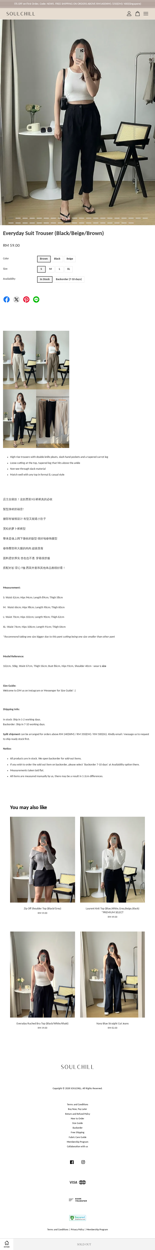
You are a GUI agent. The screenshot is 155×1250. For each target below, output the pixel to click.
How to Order (77, 1119)
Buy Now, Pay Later (77, 1109)
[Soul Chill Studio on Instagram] (83, 1164)
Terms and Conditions (77, 1104)
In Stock (45, 279)
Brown (44, 258)
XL (68, 269)
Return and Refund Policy (77, 1114)
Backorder (78, 1128)
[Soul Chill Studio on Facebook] (72, 1164)
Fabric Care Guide (77, 1137)
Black (57, 258)
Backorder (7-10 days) (69, 279)
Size (5, 268)
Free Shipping (77, 1132)
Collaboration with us (77, 1146)
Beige (70, 258)
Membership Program (77, 1142)
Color (6, 258)
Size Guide (77, 1123)
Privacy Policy (77, 1229)
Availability (9, 278)
